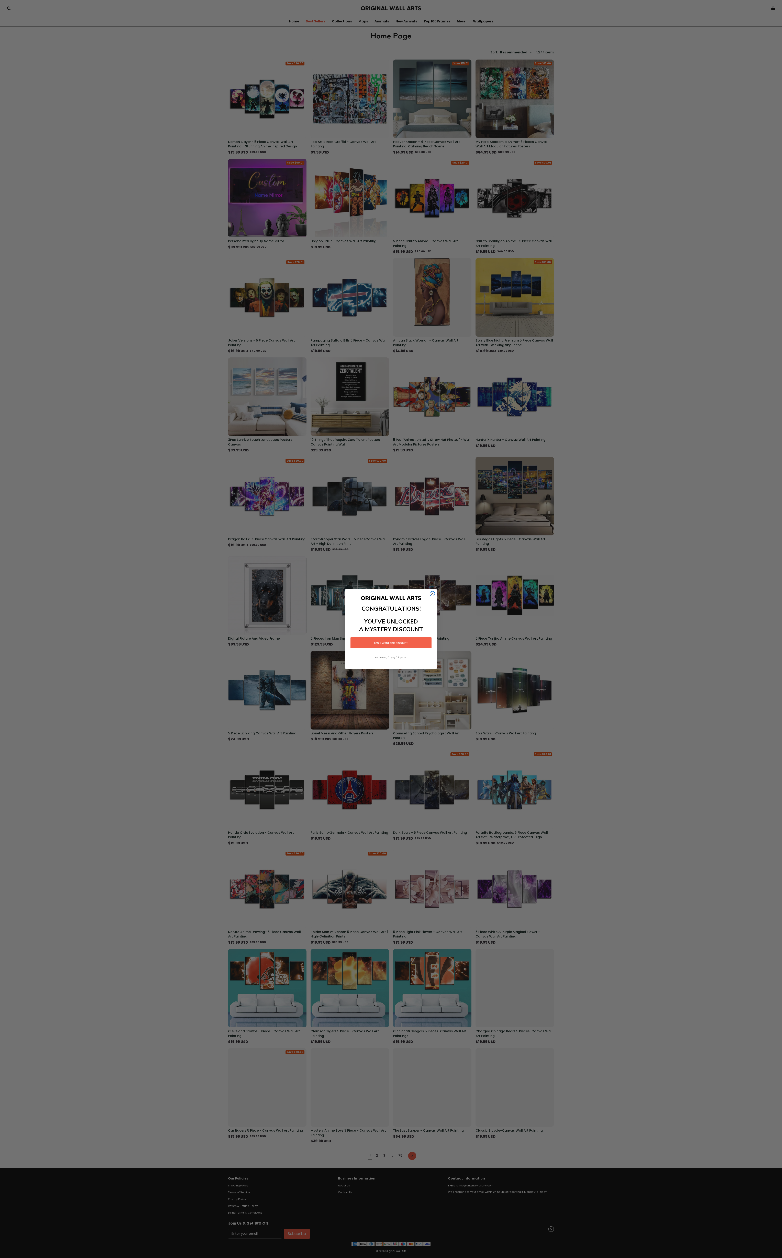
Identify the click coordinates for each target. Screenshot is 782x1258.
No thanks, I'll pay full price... (391, 657)
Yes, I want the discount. (391, 643)
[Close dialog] (432, 593)
